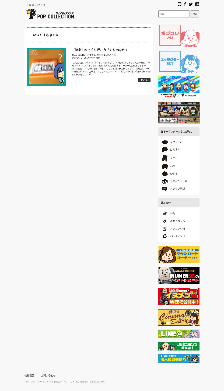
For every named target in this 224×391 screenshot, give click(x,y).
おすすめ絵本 (93, 55)
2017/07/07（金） (92, 58)
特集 (104, 55)
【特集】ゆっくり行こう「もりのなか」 (100, 49)
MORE (144, 80)
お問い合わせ (48, 375)
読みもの (111, 55)
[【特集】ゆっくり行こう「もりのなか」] (46, 66)
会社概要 (29, 375)
